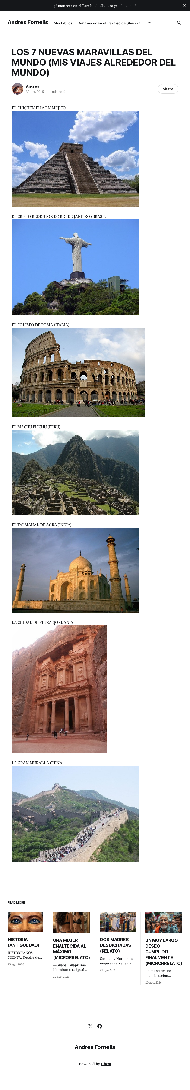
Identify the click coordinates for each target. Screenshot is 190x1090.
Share (168, 88)
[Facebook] (99, 1026)
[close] (184, 5)
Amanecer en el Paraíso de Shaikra (110, 23)
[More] (149, 23)
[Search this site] (179, 23)
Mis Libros (63, 23)
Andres (32, 86)
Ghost (106, 1063)
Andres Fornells (28, 22)
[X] (90, 1026)
